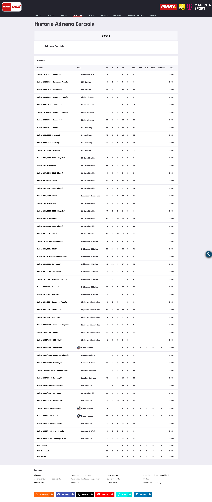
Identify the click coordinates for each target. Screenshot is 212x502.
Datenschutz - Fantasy (152, 482)
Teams (103, 15)
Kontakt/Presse (40, 482)
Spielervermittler (113, 479)
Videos (64, 15)
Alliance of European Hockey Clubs (47, 479)
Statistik (78, 15)
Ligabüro (37, 475)
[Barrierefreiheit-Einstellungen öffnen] (209, 254)
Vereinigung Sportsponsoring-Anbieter (86, 479)
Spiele (38, 15)
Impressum (75, 482)
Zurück (106, 35)
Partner (146, 479)
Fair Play (117, 15)
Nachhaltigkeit (135, 15)
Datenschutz (112, 482)
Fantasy (152, 15)
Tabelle (50, 15)
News (91, 15)
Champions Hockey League (81, 475)
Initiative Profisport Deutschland (156, 475)
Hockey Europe (113, 475)
